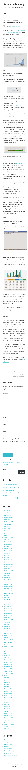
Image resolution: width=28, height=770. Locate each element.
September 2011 (9, 700)
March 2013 (7, 660)
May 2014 (7, 629)
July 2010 (7, 729)
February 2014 (8, 635)
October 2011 (8, 698)
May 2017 (7, 553)
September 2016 (9, 571)
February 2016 (8, 582)
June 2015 (7, 600)
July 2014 (7, 624)
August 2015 (7, 595)
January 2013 (8, 664)
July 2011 (7, 704)
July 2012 (7, 678)
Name (5, 417)
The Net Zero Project (9, 751)
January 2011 (8, 716)
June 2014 (7, 627)
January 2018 (8, 549)
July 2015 (7, 598)
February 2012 (8, 689)
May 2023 (7, 535)
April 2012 (7, 684)
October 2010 (8, 722)
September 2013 (9, 646)
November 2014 (8, 615)
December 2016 (8, 564)
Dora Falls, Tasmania (8, 490)
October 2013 (8, 644)
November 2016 (8, 566)
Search (4, 469)
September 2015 (9, 593)
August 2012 (7, 675)
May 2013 (7, 655)
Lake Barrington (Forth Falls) (10, 498)
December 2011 (8, 693)
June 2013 (7, 653)
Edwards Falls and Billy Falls (10, 484)
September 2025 (9, 522)
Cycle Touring (7, 740)
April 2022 (7, 540)
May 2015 (7, 602)
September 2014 (9, 620)
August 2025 (7, 524)
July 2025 (7, 526)
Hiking (6, 742)
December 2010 (8, 718)
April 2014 (7, 631)
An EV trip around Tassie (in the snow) (13, 487)
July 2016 (7, 575)
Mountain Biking (8, 744)
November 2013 (8, 642)
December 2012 (8, 667)
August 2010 (7, 727)
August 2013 (7, 649)
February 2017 (8, 560)
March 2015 (7, 606)
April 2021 (7, 546)
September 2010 (9, 724)
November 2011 (8, 696)
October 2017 (8, 551)
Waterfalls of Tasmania (10, 755)
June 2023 (7, 533)
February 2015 (8, 609)
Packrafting (7, 746)
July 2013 (7, 651)
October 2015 (8, 591)
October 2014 (8, 618)
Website (5, 432)
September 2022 (9, 537)
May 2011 (7, 709)
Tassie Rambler (16, 26)
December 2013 (8, 640)
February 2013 (8, 662)
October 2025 (8, 520)
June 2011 (7, 707)
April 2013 (7, 658)
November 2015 (8, 589)
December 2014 (8, 613)
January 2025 (8, 531)
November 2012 (8, 669)
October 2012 (8, 671)
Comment (6, 393)
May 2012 (7, 682)
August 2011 (7, 702)
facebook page (17, 105)
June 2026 (7, 511)
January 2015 (8, 611)
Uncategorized (15, 20)
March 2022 (7, 542)
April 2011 (7, 711)
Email (4, 424)
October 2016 (8, 569)
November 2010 (8, 720)
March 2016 (7, 580)
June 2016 (7, 577)
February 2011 (8, 713)
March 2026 (7, 515)
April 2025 (7, 529)
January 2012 (8, 691)
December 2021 (8, 544)
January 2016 (8, 584)
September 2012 (9, 673)
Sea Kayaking (8, 749)
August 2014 (7, 622)
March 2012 (7, 687)
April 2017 (7, 555)
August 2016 (7, 573)
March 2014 (7, 633)
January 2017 (8, 562)
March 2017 (7, 557)
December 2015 (8, 586)
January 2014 (8, 638)
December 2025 (8, 517)
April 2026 (7, 513)
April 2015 (7, 604)
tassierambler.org (14, 4)
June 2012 (7, 680)
